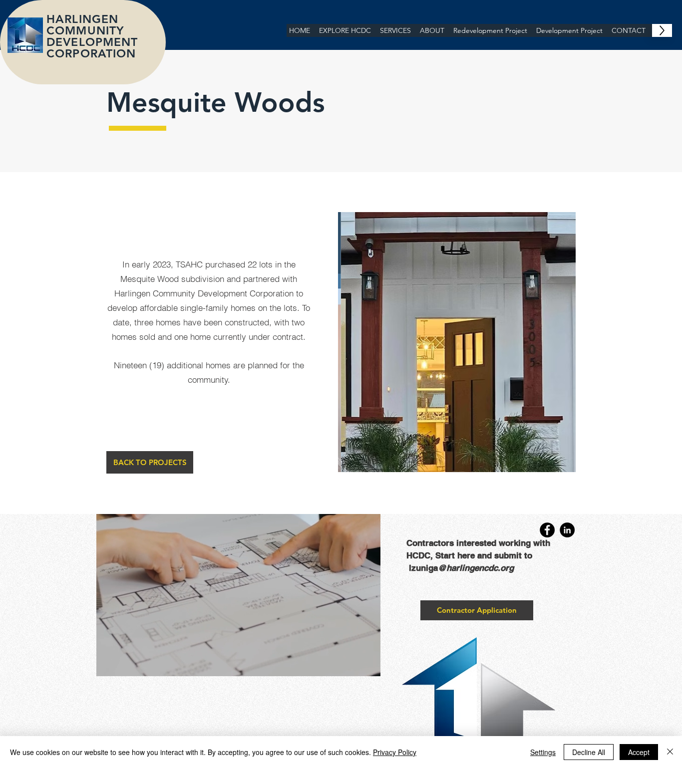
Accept (639, 752)
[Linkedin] (567, 529)
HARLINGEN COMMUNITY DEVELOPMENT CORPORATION (93, 36)
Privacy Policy (394, 752)
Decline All (588, 752)
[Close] (670, 752)
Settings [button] (543, 752)
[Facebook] (547, 529)
